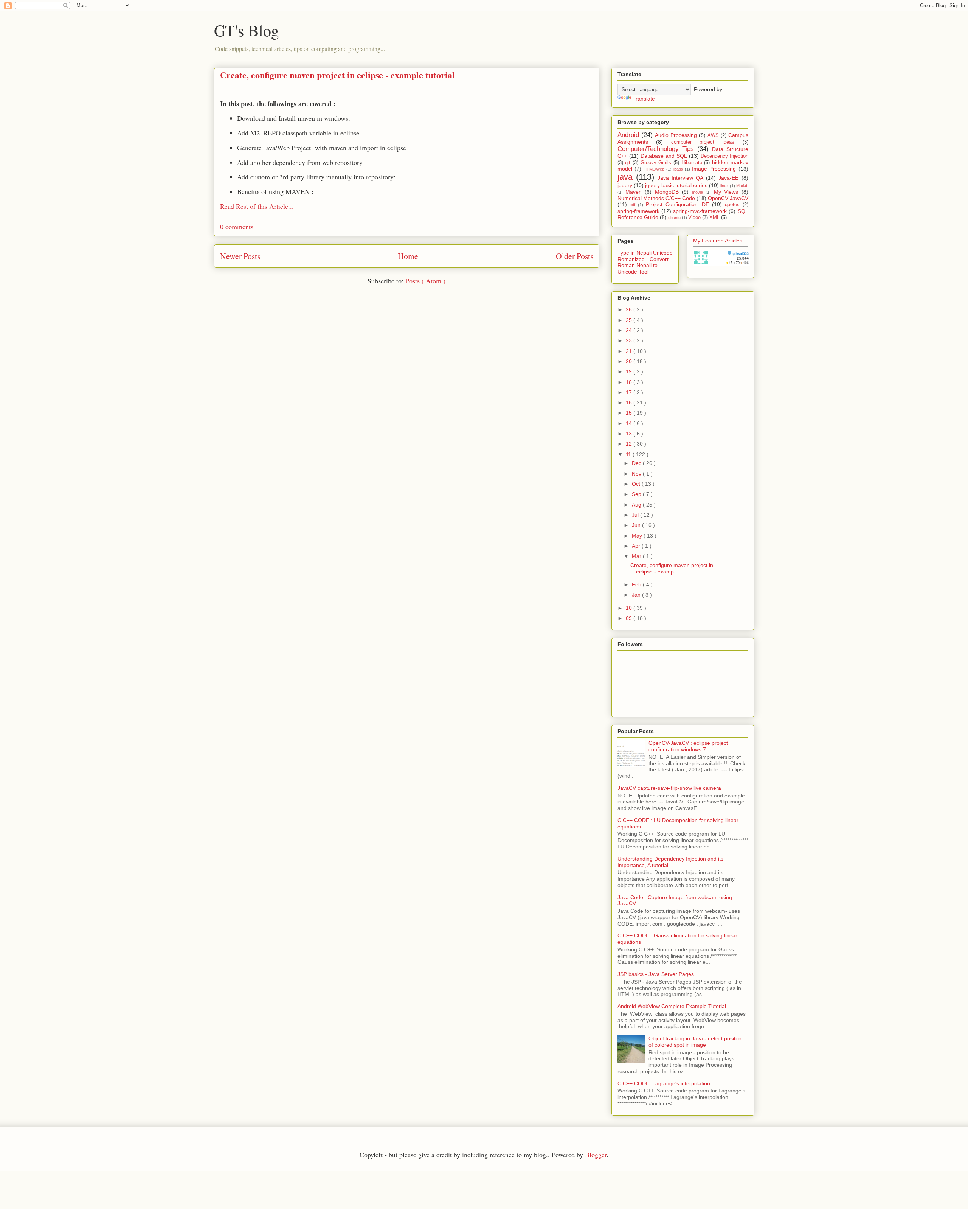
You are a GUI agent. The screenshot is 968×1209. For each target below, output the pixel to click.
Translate (644, 99)
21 (629, 351)
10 (629, 608)
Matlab (742, 185)
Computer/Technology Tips (655, 148)
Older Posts (574, 255)
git (627, 162)
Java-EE (728, 178)
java (625, 177)
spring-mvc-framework (700, 211)
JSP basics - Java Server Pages (655, 974)
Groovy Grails (656, 162)
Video (694, 217)
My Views (726, 192)
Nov (637, 474)
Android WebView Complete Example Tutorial (671, 1006)
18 (629, 382)
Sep (637, 494)
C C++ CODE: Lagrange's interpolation (663, 1083)
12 (629, 444)
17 (629, 392)
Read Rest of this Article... (257, 206)
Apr (637, 546)
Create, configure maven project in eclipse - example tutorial (337, 74)
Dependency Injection (724, 156)
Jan (637, 595)
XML (714, 217)
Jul (636, 515)
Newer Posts (240, 255)
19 (629, 371)
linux (724, 185)
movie (697, 192)
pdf (632, 204)
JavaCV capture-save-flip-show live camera (669, 788)
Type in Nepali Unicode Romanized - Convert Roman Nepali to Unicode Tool (645, 262)
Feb (637, 584)
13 (629, 433)
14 (629, 423)
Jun (637, 525)
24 (629, 330)
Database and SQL (664, 156)
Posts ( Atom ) (425, 280)
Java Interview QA (680, 178)
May (638, 536)
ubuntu (674, 217)
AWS (713, 135)
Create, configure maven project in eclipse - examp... (671, 568)
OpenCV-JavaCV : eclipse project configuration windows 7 (688, 746)
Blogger (596, 1154)
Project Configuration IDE (677, 204)
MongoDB (667, 192)
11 (629, 454)
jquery (624, 185)
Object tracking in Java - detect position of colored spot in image (695, 1041)
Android (628, 134)
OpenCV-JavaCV (728, 198)
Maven (633, 192)
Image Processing (714, 169)
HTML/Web (654, 169)
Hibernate (691, 162)
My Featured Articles (717, 241)
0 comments (236, 226)
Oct (637, 484)
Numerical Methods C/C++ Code (656, 198)
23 (629, 340)
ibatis (678, 169)
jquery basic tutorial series (676, 185)
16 (629, 402)
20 (629, 361)
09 (629, 618)
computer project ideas (702, 142)
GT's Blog (246, 30)
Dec (637, 463)
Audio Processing (676, 135)
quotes (732, 204)
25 (629, 320)
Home (408, 255)
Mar (637, 556)
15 (629, 413)
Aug (637, 505)
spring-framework (638, 211)
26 (629, 309)
